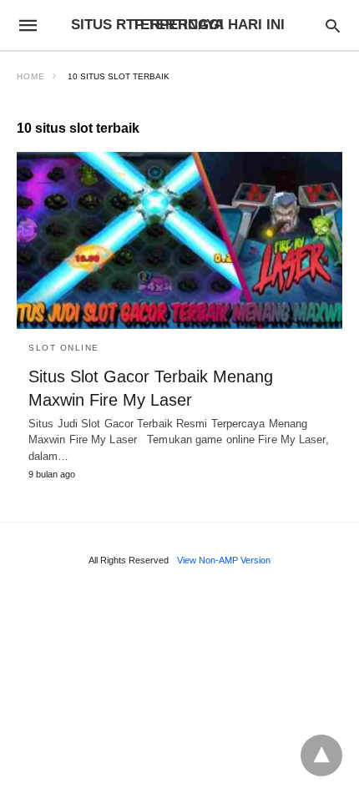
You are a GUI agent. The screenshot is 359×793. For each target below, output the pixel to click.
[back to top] (321, 755)
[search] (332, 25)
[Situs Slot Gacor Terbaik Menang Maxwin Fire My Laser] (179, 240)
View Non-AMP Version (224, 560)
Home (31, 76)
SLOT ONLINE (63, 347)
